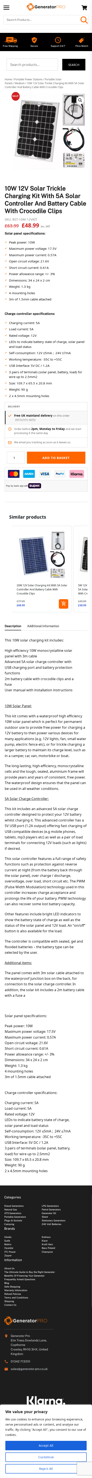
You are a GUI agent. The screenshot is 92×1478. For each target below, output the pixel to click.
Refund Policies (12, 1294)
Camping (9, 1224)
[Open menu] (6, 8)
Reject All (46, 1469)
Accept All (46, 1445)
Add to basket (56, 458)
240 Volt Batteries (51, 1224)
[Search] (84, 19)
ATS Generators (12, 1213)
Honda (7, 1237)
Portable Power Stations (28, 79)
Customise (46, 1457)
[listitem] (42, 569)
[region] (46, 1441)
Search (74, 65)
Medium (20, 83)
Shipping (9, 1301)
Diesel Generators (14, 1206)
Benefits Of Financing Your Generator (24, 1275)
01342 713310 (20, 1361)
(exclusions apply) (25, 419)
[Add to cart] (63, 604)
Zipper (8, 1255)
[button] (80, 100)
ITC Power (10, 1252)
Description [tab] (13, 626)
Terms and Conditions (16, 1297)
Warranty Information (15, 1290)
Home (8, 79)
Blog (6, 1283)
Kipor (45, 1240)
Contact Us (10, 1305)
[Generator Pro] (46, 9)
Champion (47, 1252)
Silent (45, 1217)
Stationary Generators (53, 1220)
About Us (9, 1268)
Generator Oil (49, 1213)
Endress (46, 1237)
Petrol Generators (51, 1209)
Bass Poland (48, 1248)
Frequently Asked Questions (19, 1279)
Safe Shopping (12, 1286)
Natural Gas (10, 1209)
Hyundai (8, 1248)
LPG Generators (50, 1206)
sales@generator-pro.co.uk (29, 1369)
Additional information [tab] (43, 626)
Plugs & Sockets (13, 1220)
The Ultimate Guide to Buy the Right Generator (29, 1272)
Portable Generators (15, 1217)
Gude (7, 1240)
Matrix (7, 1244)
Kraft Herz (47, 1244)
